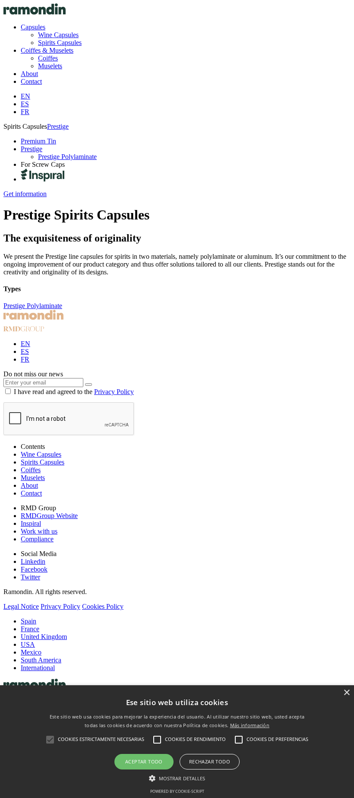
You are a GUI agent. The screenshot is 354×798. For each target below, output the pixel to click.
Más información (250, 725)
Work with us (39, 531)
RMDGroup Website (49, 515)
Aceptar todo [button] (144, 761)
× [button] (346, 693)
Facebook (34, 569)
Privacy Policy (114, 391)
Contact (31, 493)
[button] (177, 778)
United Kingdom (44, 636)
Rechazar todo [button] (209, 761)
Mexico (31, 652)
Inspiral (31, 523)
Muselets (33, 477)
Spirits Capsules (42, 462)
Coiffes (31, 470)
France (30, 629)
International (38, 667)
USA (28, 644)
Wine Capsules (41, 454)
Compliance (37, 539)
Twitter (30, 577)
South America (41, 660)
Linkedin (33, 561)
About (29, 485)
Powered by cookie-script (177, 791)
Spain (28, 621)
